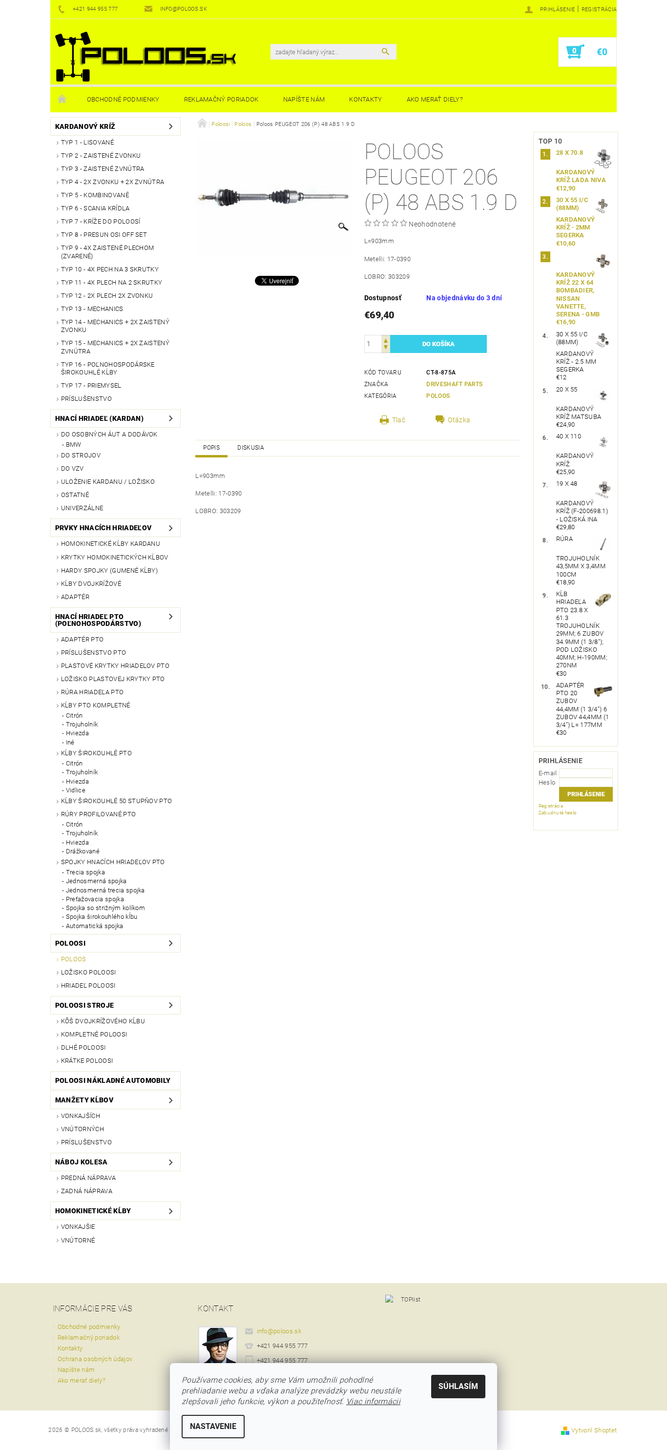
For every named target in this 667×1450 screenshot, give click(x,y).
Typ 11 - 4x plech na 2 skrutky (112, 282)
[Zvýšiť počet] (385, 339)
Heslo (547, 782)
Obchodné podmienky (123, 99)
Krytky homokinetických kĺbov (114, 557)
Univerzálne (82, 508)
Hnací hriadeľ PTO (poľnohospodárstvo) (98, 620)
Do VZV (72, 468)
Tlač (398, 420)
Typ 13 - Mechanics (92, 308)
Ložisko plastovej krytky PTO (113, 679)
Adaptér (75, 597)
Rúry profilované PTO (98, 814)
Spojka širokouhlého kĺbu (102, 916)
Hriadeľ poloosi (88, 985)
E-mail (548, 773)
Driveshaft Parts (454, 384)
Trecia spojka (85, 872)
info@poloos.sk (279, 1331)
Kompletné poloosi (94, 1034)
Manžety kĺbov (84, 1100)
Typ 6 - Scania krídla (95, 208)
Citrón (74, 715)
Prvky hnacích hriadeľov (103, 528)
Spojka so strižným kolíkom (105, 907)
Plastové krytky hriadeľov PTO (115, 665)
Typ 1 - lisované (87, 142)
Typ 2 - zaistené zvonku (101, 155)
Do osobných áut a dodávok (109, 434)
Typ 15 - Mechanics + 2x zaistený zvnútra (115, 346)
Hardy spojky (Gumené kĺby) (109, 570)
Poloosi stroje (84, 1005)
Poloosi (70, 943)
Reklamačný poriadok (221, 99)
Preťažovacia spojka (95, 899)
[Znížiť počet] (385, 348)
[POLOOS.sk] (145, 57)
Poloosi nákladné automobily (113, 1080)
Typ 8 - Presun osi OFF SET (104, 234)
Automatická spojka (95, 926)
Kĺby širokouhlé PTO (96, 753)
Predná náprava (88, 1177)
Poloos (73, 959)
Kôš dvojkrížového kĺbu (103, 1021)
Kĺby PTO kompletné (95, 705)
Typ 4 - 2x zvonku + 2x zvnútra (113, 182)
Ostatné (75, 494)
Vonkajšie (78, 1226)
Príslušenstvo (86, 398)
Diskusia (250, 447)
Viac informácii (373, 1401)
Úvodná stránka (62, 99)
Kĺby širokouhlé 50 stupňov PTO (116, 801)
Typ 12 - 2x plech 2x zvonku (107, 295)
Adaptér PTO (82, 639)
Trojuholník (82, 724)
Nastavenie (213, 1426)
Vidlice (75, 790)
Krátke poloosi (87, 1060)
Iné (70, 742)
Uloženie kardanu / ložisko (108, 481)
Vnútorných (82, 1129)
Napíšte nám (304, 99)
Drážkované (83, 851)
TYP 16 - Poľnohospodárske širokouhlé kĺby (108, 368)
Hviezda (77, 733)
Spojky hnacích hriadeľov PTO (113, 862)
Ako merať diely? (435, 99)
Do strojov (81, 455)
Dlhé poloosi (83, 1047)
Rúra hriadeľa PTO (92, 692)
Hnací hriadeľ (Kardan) (99, 418)
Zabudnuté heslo (558, 812)
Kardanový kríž (85, 126)
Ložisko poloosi (88, 972)
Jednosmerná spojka (96, 881)
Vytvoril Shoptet (594, 1430)
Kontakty (365, 99)
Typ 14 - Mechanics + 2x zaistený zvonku (115, 325)
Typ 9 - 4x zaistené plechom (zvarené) (107, 251)
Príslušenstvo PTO (93, 652)
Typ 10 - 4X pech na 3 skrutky (110, 269)
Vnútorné (78, 1240)
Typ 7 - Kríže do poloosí (101, 221)
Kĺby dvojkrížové (91, 583)
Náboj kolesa (81, 1162)
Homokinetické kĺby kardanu (110, 543)
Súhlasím (458, 1386)
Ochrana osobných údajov (95, 1359)
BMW (74, 444)
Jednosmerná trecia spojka (105, 890)
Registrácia (599, 9)
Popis (211, 447)
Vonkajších (80, 1115)
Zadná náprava (86, 1191)
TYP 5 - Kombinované (95, 195)
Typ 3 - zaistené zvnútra (103, 168)
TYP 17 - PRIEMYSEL (91, 385)
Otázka (459, 420)
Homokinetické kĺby (93, 1211)
